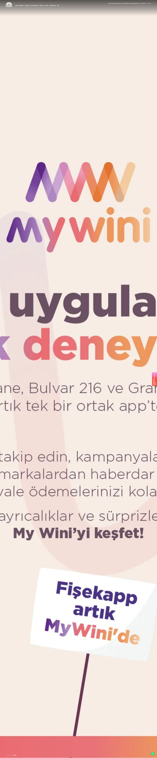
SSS (58, 5)
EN (149, 3)
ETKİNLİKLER (52, 5)
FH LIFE (46, 5)
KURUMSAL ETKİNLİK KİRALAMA (131, 3)
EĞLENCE (27, 5)
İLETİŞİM (143, 3)
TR (147, 3)
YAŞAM (41, 5)
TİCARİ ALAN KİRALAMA (115, 3)
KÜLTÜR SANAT (20, 5)
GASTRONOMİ (34, 5)
